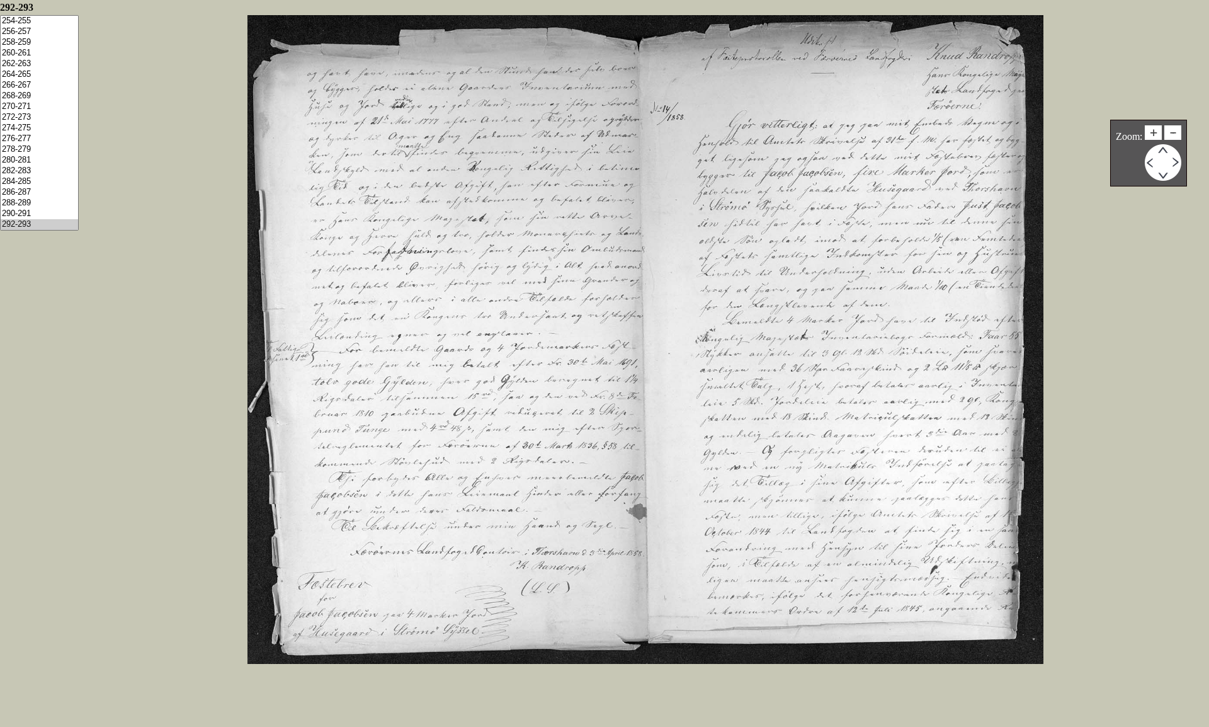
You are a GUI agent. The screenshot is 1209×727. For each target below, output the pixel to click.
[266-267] (39, 85)
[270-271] (39, 106)
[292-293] (39, 224)
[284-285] (39, 181)
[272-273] (39, 117)
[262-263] (39, 64)
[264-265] (39, 74)
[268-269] (39, 96)
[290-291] (39, 214)
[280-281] (39, 160)
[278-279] (39, 149)
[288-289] (39, 203)
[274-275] (39, 128)
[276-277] (39, 139)
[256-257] (39, 31)
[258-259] (39, 42)
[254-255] (39, 21)
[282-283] (39, 171)
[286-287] (39, 192)
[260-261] (39, 53)
